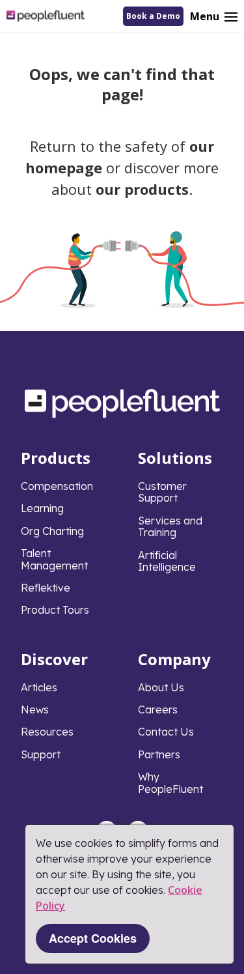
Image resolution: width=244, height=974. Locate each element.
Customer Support (162, 492)
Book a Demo (153, 15)
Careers (158, 709)
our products (142, 189)
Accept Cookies (93, 938)
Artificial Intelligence (167, 561)
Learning (42, 508)
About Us (161, 687)
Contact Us (166, 731)
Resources (47, 731)
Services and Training (170, 526)
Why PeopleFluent (170, 782)
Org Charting (52, 530)
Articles (39, 687)
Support (41, 754)
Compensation (57, 486)
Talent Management (54, 559)
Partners (159, 754)
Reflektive (45, 587)
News (35, 709)
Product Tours (55, 609)
